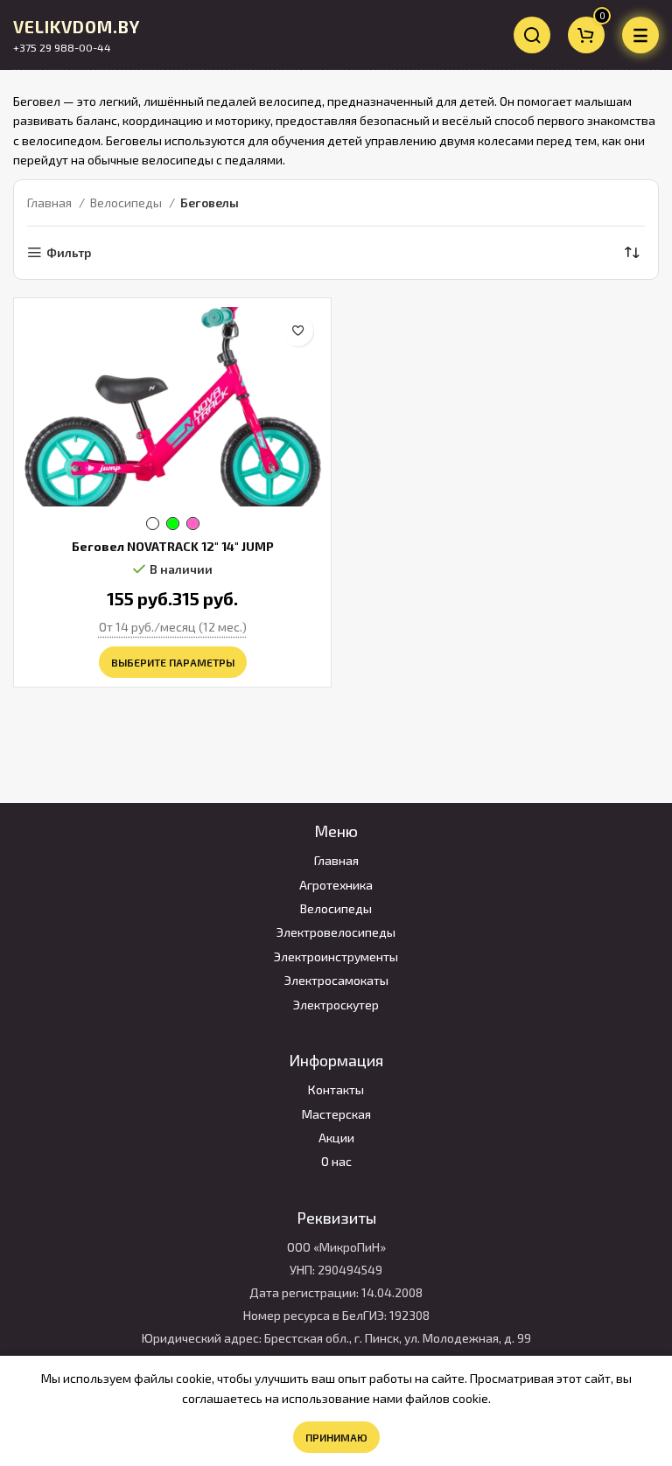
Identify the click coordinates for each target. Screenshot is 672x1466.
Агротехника (336, 884)
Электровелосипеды (336, 932)
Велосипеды (127, 202)
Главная (50, 202)
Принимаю (336, 1437)
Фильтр (68, 253)
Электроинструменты (336, 956)
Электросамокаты (336, 980)
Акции (336, 1137)
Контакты (336, 1089)
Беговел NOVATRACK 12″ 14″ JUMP (173, 546)
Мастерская (336, 1113)
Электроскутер (336, 1004)
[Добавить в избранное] (298, 331)
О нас (336, 1161)
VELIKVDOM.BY (76, 27)
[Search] (532, 34)
